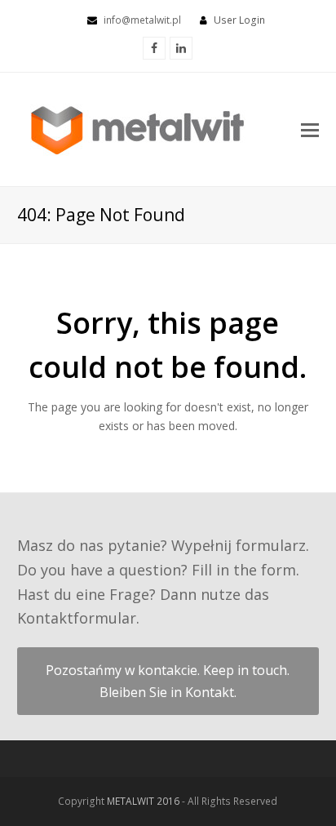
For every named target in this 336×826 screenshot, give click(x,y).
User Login (239, 20)
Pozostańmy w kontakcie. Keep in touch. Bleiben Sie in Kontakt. (168, 680)
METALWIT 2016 (144, 801)
